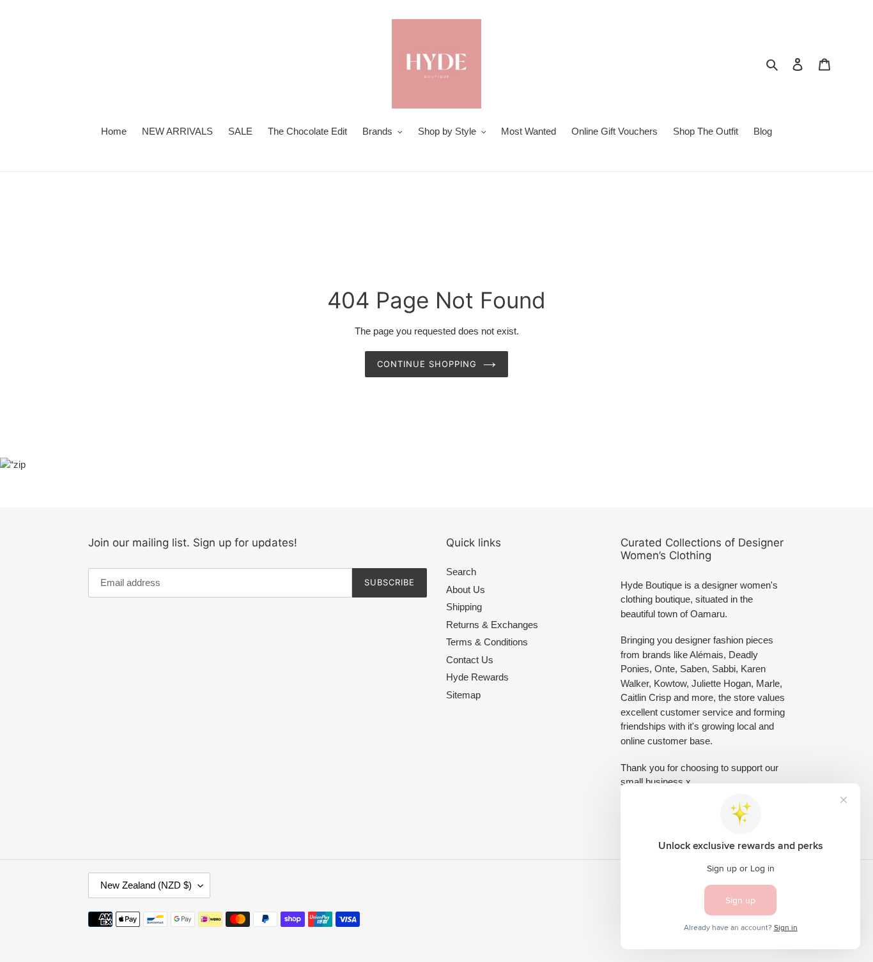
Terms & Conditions (487, 641)
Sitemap (463, 694)
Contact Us (469, 659)
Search (461, 571)
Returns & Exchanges (492, 624)
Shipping (464, 606)
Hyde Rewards (477, 677)
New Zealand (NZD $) (146, 885)
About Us (465, 589)
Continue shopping (427, 364)
